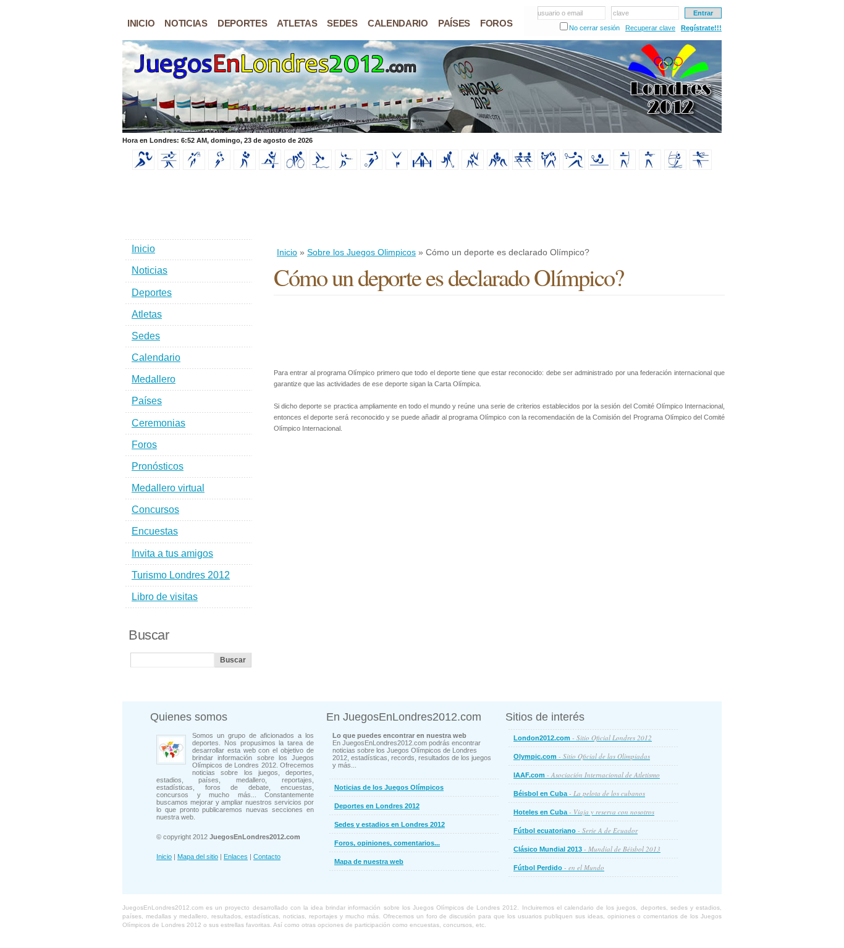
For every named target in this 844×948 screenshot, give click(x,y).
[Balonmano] (219, 167)
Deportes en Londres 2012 (377, 806)
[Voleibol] (701, 167)
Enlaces (236, 856)
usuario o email (560, 13)
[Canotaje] (270, 167)
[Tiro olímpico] (650, 167)
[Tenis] (574, 167)
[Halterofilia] (422, 167)
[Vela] (675, 167)
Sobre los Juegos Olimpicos (361, 252)
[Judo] (473, 167)
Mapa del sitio (197, 856)
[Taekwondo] (549, 167)
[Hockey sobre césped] (447, 167)
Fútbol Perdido (558, 867)
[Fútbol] (371, 167)
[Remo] (523, 167)
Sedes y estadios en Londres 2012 (389, 824)
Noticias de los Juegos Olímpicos (389, 787)
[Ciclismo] (295, 167)
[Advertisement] (499, 209)
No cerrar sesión (594, 28)
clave (621, 13)
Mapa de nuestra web (368, 861)
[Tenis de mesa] (599, 167)
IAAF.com (586, 774)
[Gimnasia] (397, 167)
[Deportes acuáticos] (321, 167)
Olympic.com (581, 756)
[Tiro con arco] (625, 167)
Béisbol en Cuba (579, 793)
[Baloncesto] (194, 167)
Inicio (287, 252)
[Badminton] (169, 167)
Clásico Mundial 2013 (586, 848)
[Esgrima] (346, 167)
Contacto (267, 856)
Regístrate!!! (701, 28)
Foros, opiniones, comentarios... (387, 843)
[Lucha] (498, 167)
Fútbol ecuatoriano (575, 830)
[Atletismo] (143, 167)
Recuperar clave (650, 28)
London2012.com (582, 737)
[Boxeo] (245, 167)
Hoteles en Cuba (583, 811)
